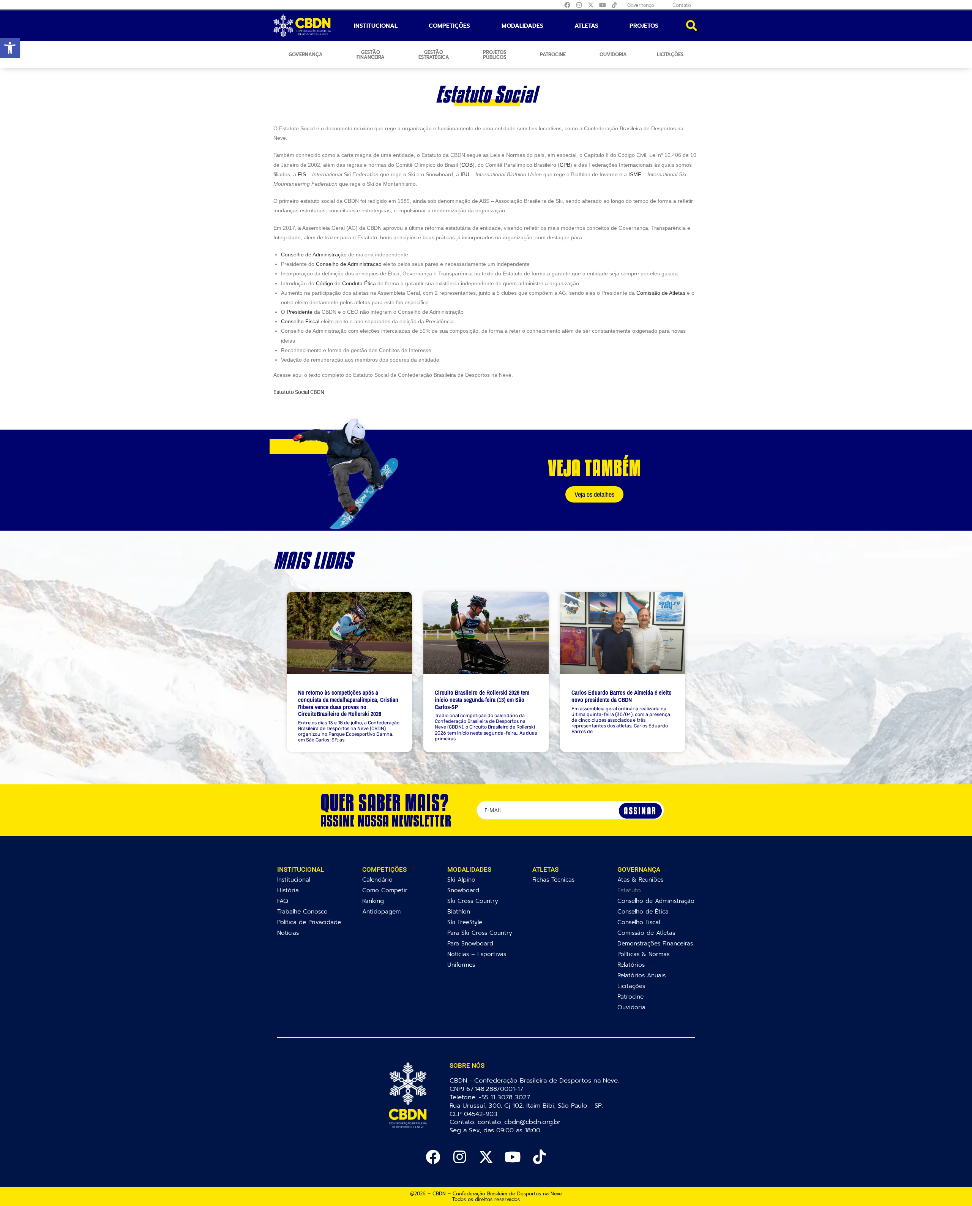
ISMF (634, 174)
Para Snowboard (470, 943)
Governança (306, 54)
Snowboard (463, 890)
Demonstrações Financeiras (655, 943)
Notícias (288, 932)
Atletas (586, 26)
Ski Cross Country (472, 900)
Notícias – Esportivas (476, 954)
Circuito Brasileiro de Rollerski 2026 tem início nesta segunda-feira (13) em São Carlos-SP (482, 699)
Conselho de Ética (643, 911)
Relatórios (631, 964)
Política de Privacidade (309, 922)
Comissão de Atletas (660, 293)
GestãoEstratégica (433, 55)
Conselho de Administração (314, 254)
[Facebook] (567, 5)
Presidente (299, 312)
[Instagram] (579, 5)
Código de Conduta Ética (346, 283)
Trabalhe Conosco (302, 911)
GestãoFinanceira (371, 55)
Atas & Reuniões (640, 879)
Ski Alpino (461, 879)
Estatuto (629, 890)
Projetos (644, 26)
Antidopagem (381, 911)
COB (467, 165)
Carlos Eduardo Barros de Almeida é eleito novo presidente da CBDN (621, 696)
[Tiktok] (614, 5)
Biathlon (458, 911)
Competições (449, 26)
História (288, 890)
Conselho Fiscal (300, 321)
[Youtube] (603, 5)
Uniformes (461, 964)
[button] (10, 48)
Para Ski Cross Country (479, 932)
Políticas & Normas (643, 954)
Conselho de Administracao (349, 264)
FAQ (282, 900)
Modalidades (522, 26)
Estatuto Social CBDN (298, 392)
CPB (565, 165)
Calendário (377, 879)
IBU (465, 174)
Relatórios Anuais (641, 975)
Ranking (373, 900)
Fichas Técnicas (553, 879)
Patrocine (553, 54)
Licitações (670, 54)
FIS (302, 174)
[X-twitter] (591, 5)
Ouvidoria (613, 54)
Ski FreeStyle (464, 922)
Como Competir (384, 890)
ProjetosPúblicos (494, 55)
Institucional (376, 26)
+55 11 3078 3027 (504, 1097)
